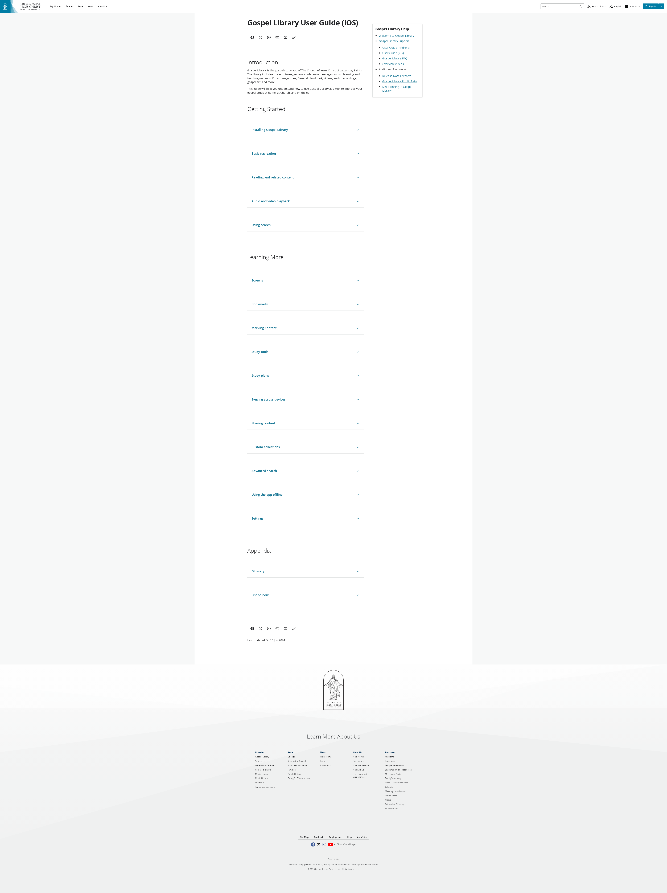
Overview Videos (393, 64)
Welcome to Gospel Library (396, 36)
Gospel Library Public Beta (399, 81)
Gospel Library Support (394, 41)
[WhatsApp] (268, 37)
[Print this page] (277, 628)
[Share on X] (260, 628)
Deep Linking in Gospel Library (397, 88)
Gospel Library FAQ (394, 58)
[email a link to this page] (285, 628)
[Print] (277, 37)
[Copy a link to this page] (293, 628)
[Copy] (293, 37)
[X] (260, 37)
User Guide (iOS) (393, 53)
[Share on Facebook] (252, 628)
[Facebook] (252, 37)
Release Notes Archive (396, 76)
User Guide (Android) (396, 48)
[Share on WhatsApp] (268, 628)
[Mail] (285, 37)
